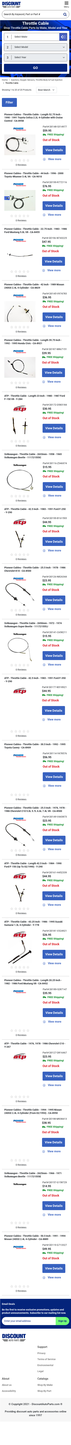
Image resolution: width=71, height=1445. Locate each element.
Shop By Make (45, 1385)
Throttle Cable (11, 83)
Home (5, 80)
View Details (54, 150)
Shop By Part (44, 1391)
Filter (9, 102)
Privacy (41, 1353)
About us (7, 1385)
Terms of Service (46, 1359)
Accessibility (9, 1391)
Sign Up (62, 1321)
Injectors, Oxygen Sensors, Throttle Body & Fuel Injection (37, 80)
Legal (40, 1371)
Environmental (45, 1365)
